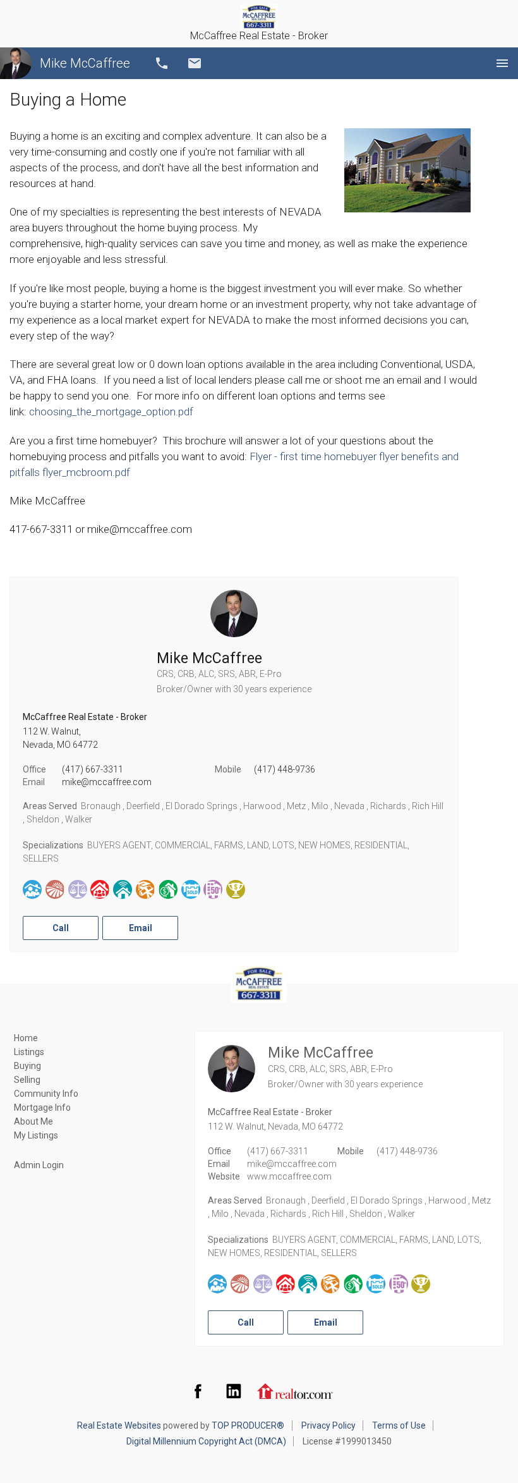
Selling (27, 1080)
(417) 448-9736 (284, 769)
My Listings (36, 1135)
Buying (27, 1066)
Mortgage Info (42, 1107)
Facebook (197, 1390)
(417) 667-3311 (92, 769)
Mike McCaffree (85, 63)
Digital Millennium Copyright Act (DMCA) (206, 1441)
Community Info (46, 1094)
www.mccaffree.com (289, 1176)
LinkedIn (233, 1390)
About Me (33, 1121)
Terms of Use (399, 1425)
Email (194, 63)
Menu (502, 63)
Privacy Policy (328, 1425)
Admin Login (39, 1165)
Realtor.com (295, 1390)
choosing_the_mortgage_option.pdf (111, 411)
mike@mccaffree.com (107, 782)
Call (162, 63)
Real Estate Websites (119, 1425)
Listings (29, 1052)
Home (26, 1038)
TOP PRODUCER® (248, 1425)
